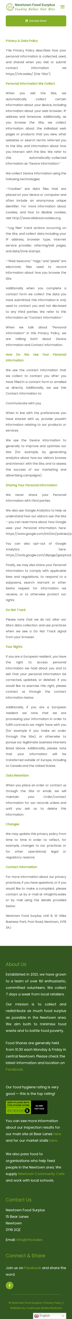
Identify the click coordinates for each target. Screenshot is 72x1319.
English (44, 1315)
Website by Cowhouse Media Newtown (36, 1308)
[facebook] (9, 1285)
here (57, 1133)
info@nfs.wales (29, 1239)
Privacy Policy (53, 1303)
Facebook (14, 1069)
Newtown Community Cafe (41, 1173)
